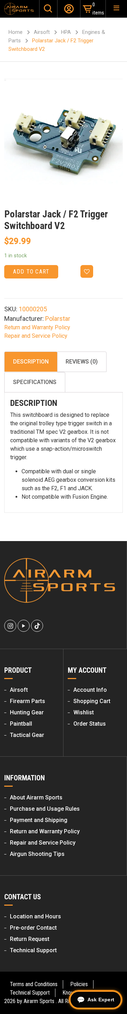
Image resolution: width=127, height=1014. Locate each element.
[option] (63, 138)
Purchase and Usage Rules (45, 808)
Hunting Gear (27, 712)
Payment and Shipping (38, 820)
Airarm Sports (39, 1001)
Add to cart (31, 271)
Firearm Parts (27, 701)
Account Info (90, 689)
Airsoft (42, 32)
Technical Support (33, 950)
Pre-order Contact (33, 927)
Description (31, 361)
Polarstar (57, 318)
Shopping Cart (91, 701)
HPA (66, 32)
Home (15, 32)
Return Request (29, 939)
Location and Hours (35, 916)
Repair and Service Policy (35, 335)
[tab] (31, 362)
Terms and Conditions (34, 984)
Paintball (21, 723)
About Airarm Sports (36, 797)
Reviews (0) (82, 361)
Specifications (34, 382)
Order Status (89, 723)
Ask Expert (100, 999)
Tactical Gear (27, 735)
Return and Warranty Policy (37, 327)
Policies (79, 984)
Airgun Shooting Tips (37, 854)
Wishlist (83, 712)
